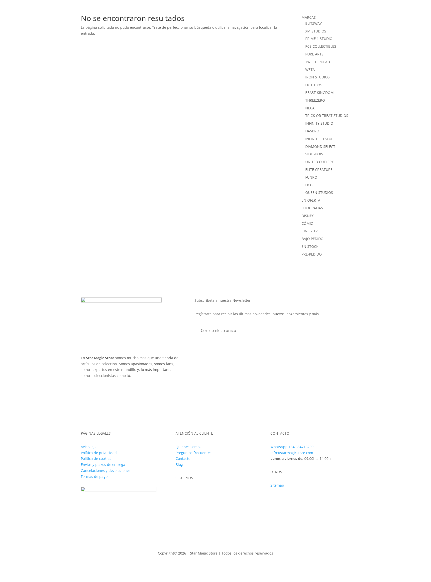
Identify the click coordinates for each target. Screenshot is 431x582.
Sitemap (277, 485)
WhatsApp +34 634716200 (292, 446)
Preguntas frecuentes (194, 452)
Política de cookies (96, 458)
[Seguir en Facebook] (190, 492)
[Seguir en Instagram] (180, 492)
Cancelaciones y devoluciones (105, 470)
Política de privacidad (99, 452)
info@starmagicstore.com (291, 452)
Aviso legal (90, 446)
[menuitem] (142, 15)
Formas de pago (94, 476)
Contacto (183, 458)
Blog (179, 464)
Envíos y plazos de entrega (103, 464)
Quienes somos (188, 446)
